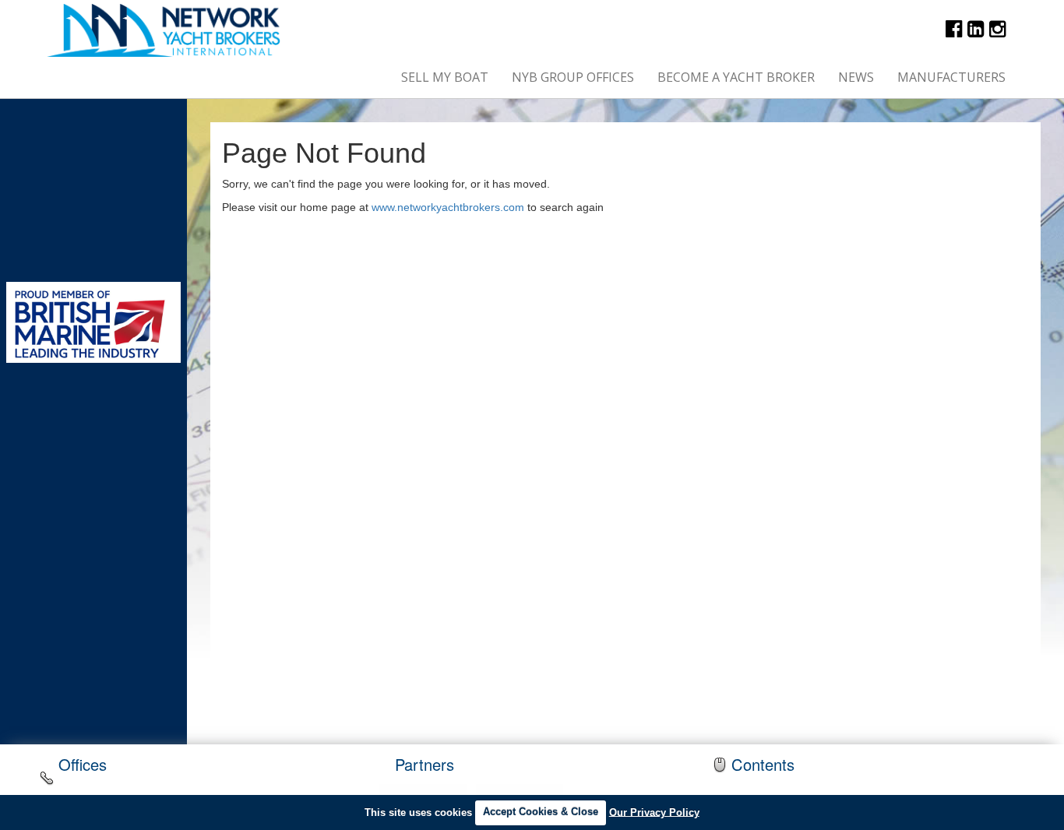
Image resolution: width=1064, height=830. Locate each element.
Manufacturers (951, 77)
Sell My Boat (444, 77)
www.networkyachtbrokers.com (448, 207)
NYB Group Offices (573, 77)
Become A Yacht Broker (736, 77)
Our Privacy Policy (654, 812)
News (856, 77)
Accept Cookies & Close (540, 812)
